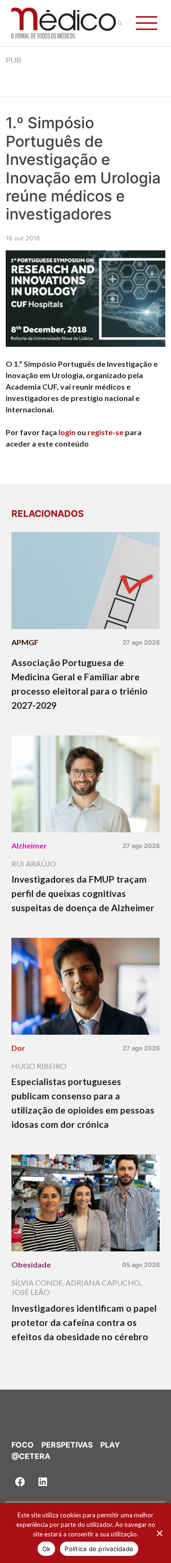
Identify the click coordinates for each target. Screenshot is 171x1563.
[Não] (159, 1533)
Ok (46, 1549)
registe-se (105, 432)
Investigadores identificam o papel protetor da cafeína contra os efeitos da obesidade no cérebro (84, 1322)
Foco (22, 1444)
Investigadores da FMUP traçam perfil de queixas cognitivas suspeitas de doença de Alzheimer (82, 893)
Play (110, 1444)
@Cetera (30, 1456)
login (67, 432)
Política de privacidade (99, 1549)
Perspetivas (67, 1444)
